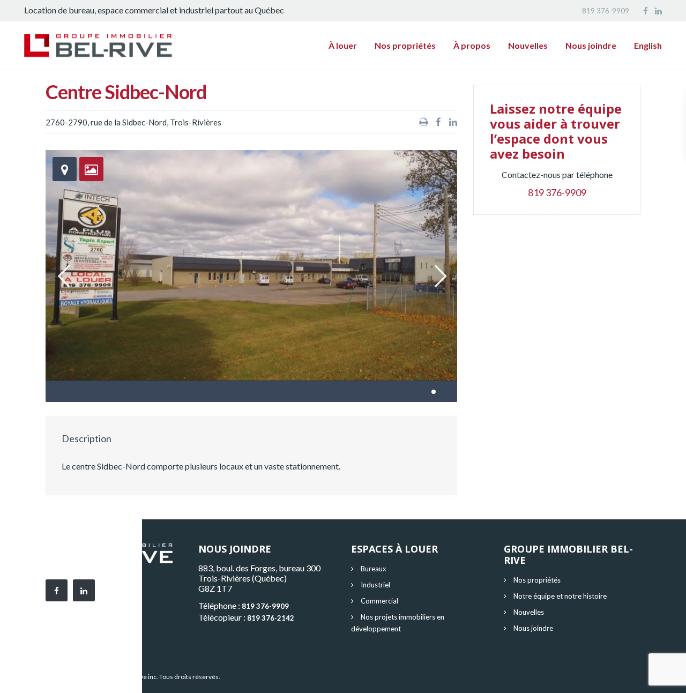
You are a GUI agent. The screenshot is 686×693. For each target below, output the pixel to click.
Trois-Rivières (195, 122)
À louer (343, 45)
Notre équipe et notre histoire (560, 596)
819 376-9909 (605, 10)
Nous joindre (590, 45)
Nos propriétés (405, 45)
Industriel (375, 584)
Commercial (379, 601)
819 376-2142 (270, 618)
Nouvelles (528, 45)
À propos (471, 45)
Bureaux (373, 568)
